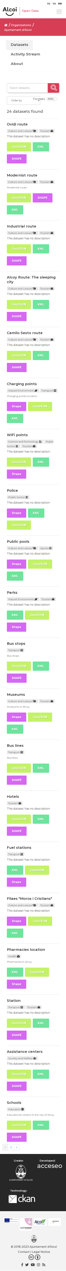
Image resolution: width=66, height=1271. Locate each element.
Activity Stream (25, 54)
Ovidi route (17, 124)
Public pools (18, 541)
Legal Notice (41, 1252)
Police (12, 490)
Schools (14, 1102)
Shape (16, 406)
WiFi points (17, 435)
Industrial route (21, 226)
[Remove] (55, 99)
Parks (12, 592)
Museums (16, 694)
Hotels (13, 796)
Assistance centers (25, 1051)
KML (41, 146)
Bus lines (15, 745)
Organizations (21, 25)
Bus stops (16, 643)
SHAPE (17, 158)
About (17, 63)
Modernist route (22, 175)
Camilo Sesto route (25, 333)
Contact (24, 1252)
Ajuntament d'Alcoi (18, 30)
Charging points (22, 384)
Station (14, 1000)
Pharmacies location (26, 949)
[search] (53, 88)
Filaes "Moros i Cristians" (29, 898)
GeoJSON (19, 146)
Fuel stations (19, 847)
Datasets (19, 44)
